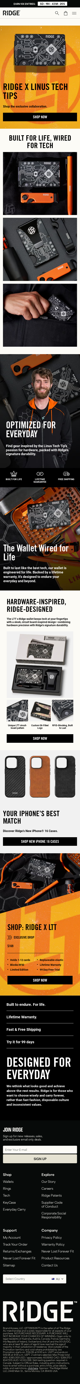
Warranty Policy (53, 1244)
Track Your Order (15, 1244)
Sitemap (9, 1265)
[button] (57, 13)
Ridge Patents (51, 1195)
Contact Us (49, 1265)
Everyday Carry (14, 1209)
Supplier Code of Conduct (52, 1204)
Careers (47, 1188)
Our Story (48, 1181)
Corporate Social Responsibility (53, 1215)
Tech (6, 1195)
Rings (7, 1188)
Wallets (8, 1181)
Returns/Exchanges (17, 1251)
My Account (11, 1237)
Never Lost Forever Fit (19, 1257)
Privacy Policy (51, 1237)
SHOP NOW (40, 981)
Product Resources (55, 1257)
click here (33, 1368)
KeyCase (9, 1202)
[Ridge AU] (11, 13)
